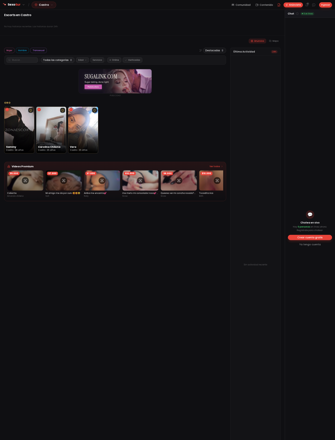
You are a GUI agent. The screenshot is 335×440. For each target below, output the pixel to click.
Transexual (38, 50)
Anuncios (259, 40)
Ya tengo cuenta (310, 244)
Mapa (275, 40)
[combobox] (214, 50)
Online (115, 59)
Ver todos (215, 166)
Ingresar (325, 4)
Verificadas (134, 59)
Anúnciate (295, 4)
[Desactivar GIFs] (279, 5)
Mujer (9, 50)
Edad (81, 59)
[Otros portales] (23, 4)
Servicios (97, 59)
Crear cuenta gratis (310, 237)
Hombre (22, 50)
